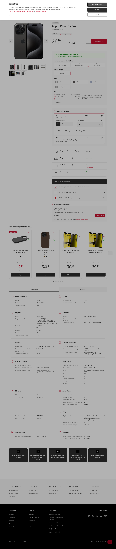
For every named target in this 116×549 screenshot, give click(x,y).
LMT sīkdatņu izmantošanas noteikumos (21, 11)
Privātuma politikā (40, 11)
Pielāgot (97, 14)
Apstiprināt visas (97, 4)
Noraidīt (97, 9)
